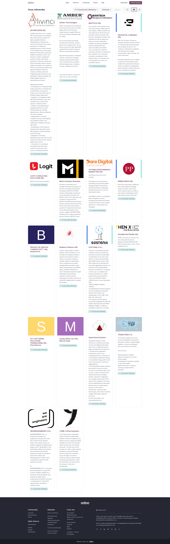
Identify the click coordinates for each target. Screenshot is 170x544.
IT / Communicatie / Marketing (85, 10)
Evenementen (71, 522)
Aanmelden (124, 2)
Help (102, 2)
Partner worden (52, 533)
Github (30, 527)
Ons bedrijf (70, 513)
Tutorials (30, 513)
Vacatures (70, 519)
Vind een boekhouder (54, 528)
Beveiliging (70, 534)
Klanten (69, 529)
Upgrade (50, 518)
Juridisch (70, 532)
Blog (68, 526)
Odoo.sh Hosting (52, 513)
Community (85, 2)
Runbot (30, 529)
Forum (30, 517)
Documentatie (32, 515)
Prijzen (95, 2)
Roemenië (105, 10)
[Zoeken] (127, 9)
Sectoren (76, 2)
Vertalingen (31, 532)
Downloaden (32, 524)
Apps (67, 2)
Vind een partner (52, 531)
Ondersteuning (52, 516)
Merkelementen (72, 515)
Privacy (76, 532)
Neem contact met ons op (75, 517)
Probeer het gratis (136, 2)
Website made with (83, 541)
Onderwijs (50, 524)
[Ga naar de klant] (41, 20)
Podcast (69, 524)
